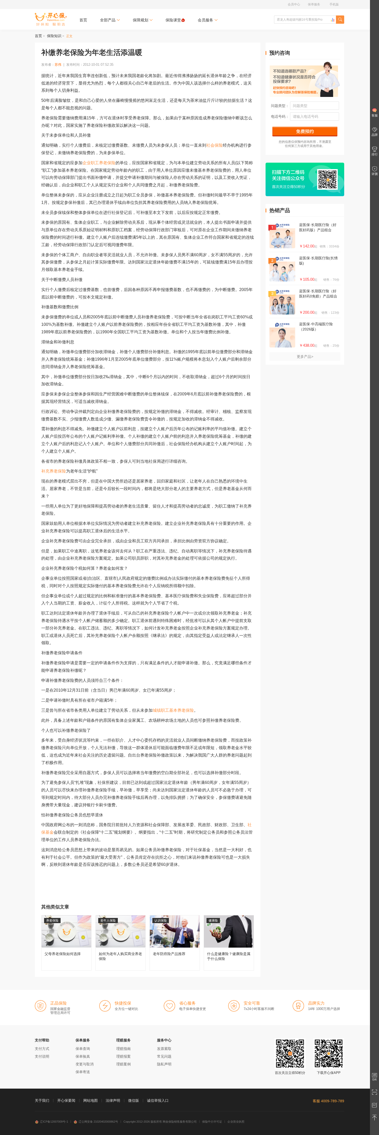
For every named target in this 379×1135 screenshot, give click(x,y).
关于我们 (42, 1100)
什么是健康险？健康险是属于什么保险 (229, 942)
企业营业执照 (235, 1121)
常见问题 (164, 1056)
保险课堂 (173, 20)
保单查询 (83, 1049)
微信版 (133, 1100)
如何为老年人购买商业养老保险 (120, 942)
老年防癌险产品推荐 (175, 942)
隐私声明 (164, 1064)
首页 (83, 20)
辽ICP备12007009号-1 (54, 1121)
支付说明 (42, 1056)
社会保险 (214, 145)
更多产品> (305, 356)
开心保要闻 (66, 1100)
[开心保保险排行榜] (332, 19)
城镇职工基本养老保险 (173, 710)
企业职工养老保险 (99, 163)
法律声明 (113, 1100)
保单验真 (83, 1056)
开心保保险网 (51, 19)
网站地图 (90, 1100)
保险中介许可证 (212, 1121)
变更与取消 (85, 1064)
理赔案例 (123, 1064)
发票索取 (164, 1049)
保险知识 (54, 36)
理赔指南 (123, 1049)
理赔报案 (123, 1056)
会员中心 (294, 4)
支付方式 (42, 1049)
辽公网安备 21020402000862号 (98, 1121)
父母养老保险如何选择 (66, 942)
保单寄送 (83, 1072)
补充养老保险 (53, 471)
